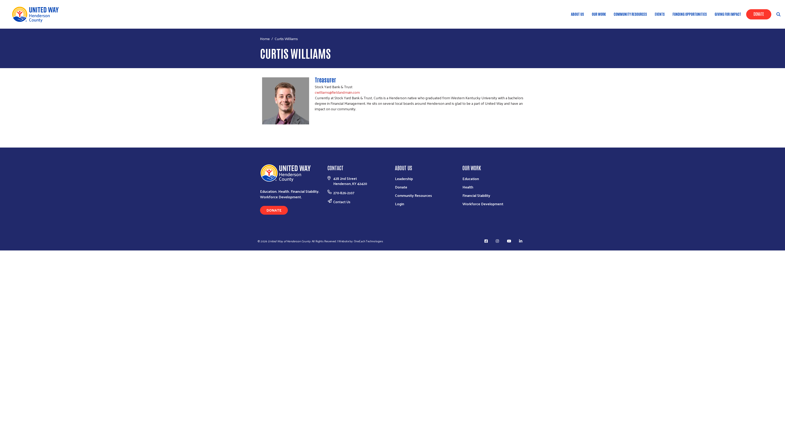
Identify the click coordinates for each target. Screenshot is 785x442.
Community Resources (630, 13)
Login (399, 204)
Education (470, 178)
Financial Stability (476, 195)
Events (660, 13)
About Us (577, 13)
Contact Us (341, 202)
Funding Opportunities (690, 13)
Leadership (404, 178)
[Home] (36, 14)
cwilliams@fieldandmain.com (337, 92)
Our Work (599, 13)
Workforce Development (482, 204)
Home (265, 38)
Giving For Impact (728, 13)
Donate (759, 13)
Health (467, 187)
